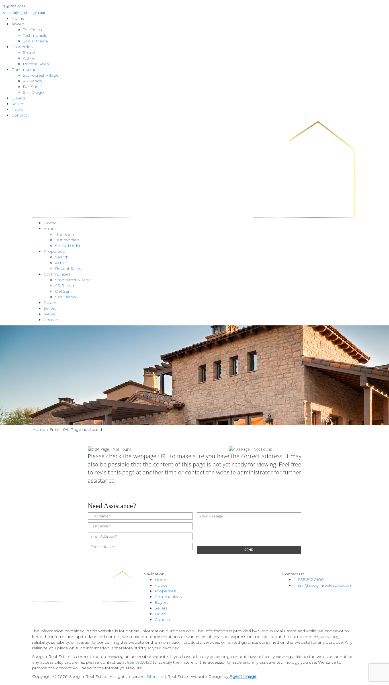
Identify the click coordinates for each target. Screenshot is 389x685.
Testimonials (35, 35)
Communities (24, 69)
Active (29, 58)
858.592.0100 (311, 579)
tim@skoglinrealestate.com (325, 585)
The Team (32, 29)
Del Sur (30, 86)
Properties (21, 46)
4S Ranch (32, 80)
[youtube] (288, 593)
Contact (19, 115)
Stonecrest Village (41, 75)
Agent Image (243, 676)
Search (29, 52)
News (17, 109)
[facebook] (284, 593)
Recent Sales (36, 63)
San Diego (33, 92)
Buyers (18, 98)
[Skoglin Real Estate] (194, 170)
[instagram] (296, 593)
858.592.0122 (139, 662)
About (17, 23)
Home (17, 18)
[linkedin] (293, 593)
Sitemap (155, 676)
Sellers (17, 103)
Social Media (35, 41)
